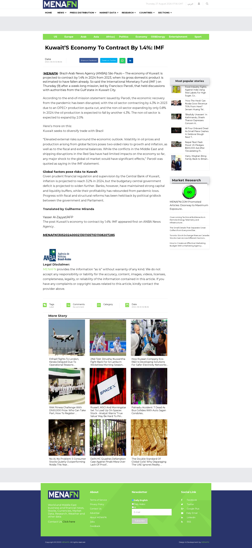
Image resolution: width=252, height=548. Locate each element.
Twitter (190, 504)
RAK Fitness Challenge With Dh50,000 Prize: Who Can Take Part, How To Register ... (67, 410)
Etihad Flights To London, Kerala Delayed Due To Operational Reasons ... (64, 362)
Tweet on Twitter (109, 60)
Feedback (95, 526)
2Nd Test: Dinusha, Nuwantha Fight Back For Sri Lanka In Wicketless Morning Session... (107, 362)
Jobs (92, 521)
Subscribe (140, 520)
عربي (191, 3)
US (52, 36)
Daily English (141, 500)
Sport (196, 36)
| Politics (123, 36)
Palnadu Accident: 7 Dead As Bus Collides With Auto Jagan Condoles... (149, 410)
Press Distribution (82, 12)
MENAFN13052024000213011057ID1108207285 (79, 235)
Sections (164, 12)
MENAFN (51, 73)
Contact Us (95, 508)
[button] (199, 3)
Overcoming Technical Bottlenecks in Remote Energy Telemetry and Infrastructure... (187, 220)
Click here (69, 521)
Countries (145, 12)
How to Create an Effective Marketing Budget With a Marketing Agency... (187, 244)
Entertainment (174, 36)
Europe (69, 36)
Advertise (95, 513)
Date (48, 59)
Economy (141, 36)
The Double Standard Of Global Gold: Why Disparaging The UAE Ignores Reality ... (149, 461)
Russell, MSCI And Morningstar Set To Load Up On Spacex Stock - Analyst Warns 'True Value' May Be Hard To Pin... (108, 412)
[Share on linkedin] (130, 60)
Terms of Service (98, 500)
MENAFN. (66, 542)
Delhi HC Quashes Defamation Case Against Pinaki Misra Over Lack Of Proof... (108, 461)
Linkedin (190, 517)
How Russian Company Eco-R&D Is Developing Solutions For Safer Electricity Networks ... (150, 362)
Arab (83, 36)
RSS (188, 521)
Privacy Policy (97, 504)
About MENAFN (98, 517)
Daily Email (191, 513)
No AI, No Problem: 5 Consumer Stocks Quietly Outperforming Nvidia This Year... (67, 461)
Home (48, 12)
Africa (110, 36)
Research (128, 12)
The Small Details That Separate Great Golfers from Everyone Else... (188, 229)
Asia (96, 36)
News (60, 12)
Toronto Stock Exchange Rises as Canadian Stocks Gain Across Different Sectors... (190, 236)
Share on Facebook (89, 60)
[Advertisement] (127, 23)
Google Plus (192, 508)
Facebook (191, 500)
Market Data (108, 12)
